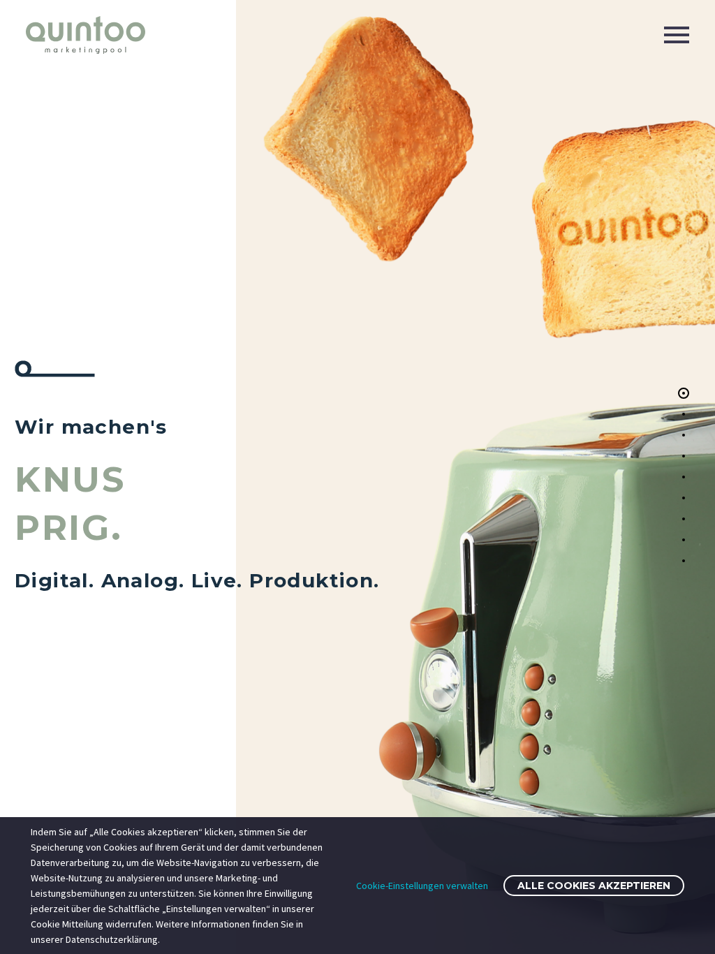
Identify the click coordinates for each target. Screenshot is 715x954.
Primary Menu (676, 34)
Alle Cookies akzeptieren (593, 885)
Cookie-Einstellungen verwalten (422, 885)
